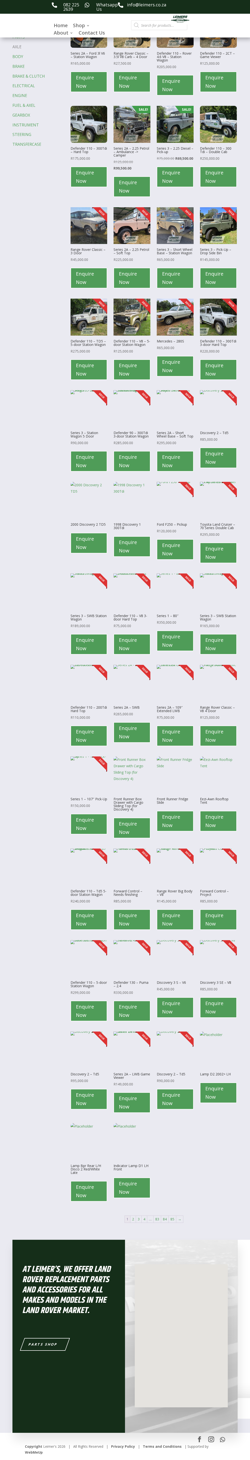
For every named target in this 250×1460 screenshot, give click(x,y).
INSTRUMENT (25, 125)
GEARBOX (21, 115)
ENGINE (19, 95)
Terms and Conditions (162, 1446)
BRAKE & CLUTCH (28, 76)
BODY (17, 56)
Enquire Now (85, 81)
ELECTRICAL (23, 85)
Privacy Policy (123, 1446)
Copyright (33, 1446)
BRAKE (18, 66)
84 (165, 1219)
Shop (79, 26)
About (61, 33)
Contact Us (92, 33)
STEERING (21, 134)
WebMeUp (34, 1452)
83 (157, 1219)
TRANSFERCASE (26, 144)
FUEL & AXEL (23, 105)
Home (61, 26)
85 (172, 1219)
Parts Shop (43, 1344)
